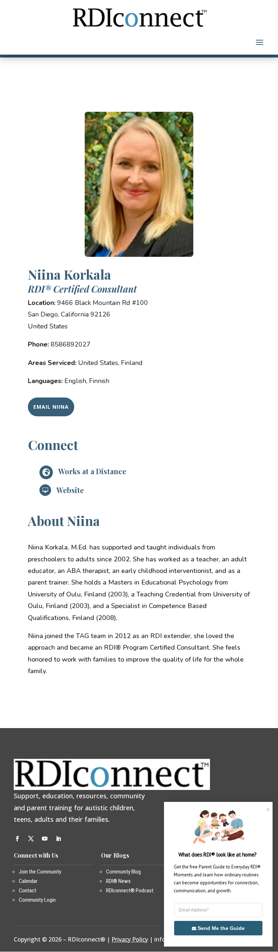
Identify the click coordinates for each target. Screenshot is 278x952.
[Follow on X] (30, 838)
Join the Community (40, 871)
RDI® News (118, 881)
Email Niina (51, 406)
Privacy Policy (129, 939)
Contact (27, 890)
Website (70, 490)
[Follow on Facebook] (17, 838)
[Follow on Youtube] (44, 838)
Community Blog (123, 871)
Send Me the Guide (221, 928)
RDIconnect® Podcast (129, 890)
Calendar (28, 881)
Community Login (37, 900)
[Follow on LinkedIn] (58, 838)
